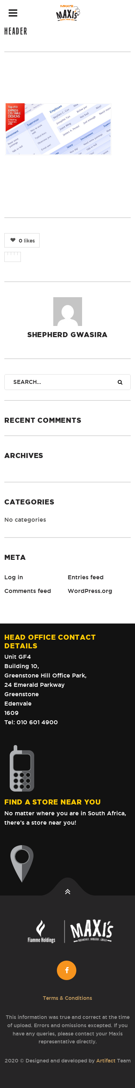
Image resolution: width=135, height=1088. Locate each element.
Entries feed (86, 577)
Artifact (106, 1061)
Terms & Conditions (67, 998)
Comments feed (27, 591)
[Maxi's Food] (67, 13)
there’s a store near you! (40, 822)
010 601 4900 (37, 722)
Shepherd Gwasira (67, 335)
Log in (13, 577)
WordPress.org (90, 591)
